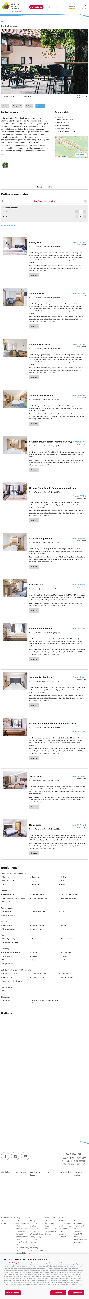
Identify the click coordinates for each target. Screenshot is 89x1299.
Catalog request (65, 1226)
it (56, 7)
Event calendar (64, 1223)
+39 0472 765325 (69, 1158)
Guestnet (62, 1237)
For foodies (34, 1228)
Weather (62, 1218)
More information (12, 1292)
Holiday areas (21, 1172)
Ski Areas (48, 1172)
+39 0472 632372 (77, 1161)
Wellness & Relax (36, 1234)
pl (62, 7)
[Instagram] (15, 1156)
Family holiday (35, 1237)
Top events (5, 1223)
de (53, 7)
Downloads (63, 1228)
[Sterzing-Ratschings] (14, 7)
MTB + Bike (34, 1231)
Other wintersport (37, 1250)
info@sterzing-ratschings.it (74, 1164)
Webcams (62, 1220)
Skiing (32, 1245)
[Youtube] (25, 1156)
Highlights (5, 1172)
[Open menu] (84, 7)
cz (59, 7)
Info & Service (65, 1172)
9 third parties (16, 1263)
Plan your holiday (36, 7)
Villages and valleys (23, 1218)
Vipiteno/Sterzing (22, 1231)
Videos (61, 1234)
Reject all (58, 1292)
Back (3, 21)
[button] (84, 1259)
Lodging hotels (78, 1226)
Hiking (32, 1220)
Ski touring (34, 1247)
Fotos (61, 1231)
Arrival (75, 1245)
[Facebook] (5, 1156)
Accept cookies (76, 1292)
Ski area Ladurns (50, 1228)
